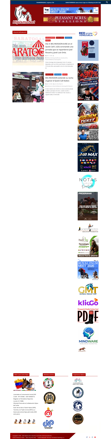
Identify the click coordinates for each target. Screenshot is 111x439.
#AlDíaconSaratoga (51, 58)
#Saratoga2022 (57, 59)
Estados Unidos (60, 37)
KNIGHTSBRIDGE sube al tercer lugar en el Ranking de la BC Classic (70, 2)
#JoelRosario (58, 58)
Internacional (68, 37)
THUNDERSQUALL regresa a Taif (32, 2)
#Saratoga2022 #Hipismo (67, 86)
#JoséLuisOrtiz (64, 58)
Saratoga (48, 40)
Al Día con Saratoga (50, 37)
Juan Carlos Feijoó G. (58, 84)
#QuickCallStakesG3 (49, 59)
